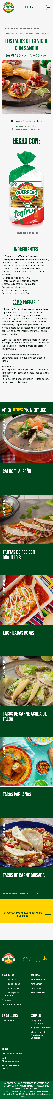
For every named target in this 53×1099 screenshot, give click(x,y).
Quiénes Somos (9, 1020)
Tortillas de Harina (11, 984)
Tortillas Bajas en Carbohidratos (10, 994)
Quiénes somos (10, 1016)
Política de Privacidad (12, 1053)
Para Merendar (38, 992)
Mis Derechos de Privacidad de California (38, 1035)
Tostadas (6, 1000)
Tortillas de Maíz (10, 979)
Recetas (14, 28)
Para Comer (36, 984)
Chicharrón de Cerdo (11, 1004)
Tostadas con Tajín (26, 233)
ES (31, 7)
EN (26, 7)
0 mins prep (3, 424)
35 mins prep (3, 667)
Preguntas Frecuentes (41, 1027)
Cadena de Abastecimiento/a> (11, 1059)
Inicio (6, 28)
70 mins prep (3, 506)
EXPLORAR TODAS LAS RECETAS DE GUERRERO (23, 914)
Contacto (36, 1016)
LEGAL (5, 1049)
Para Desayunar (38, 979)
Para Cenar (36, 988)
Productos (8, 975)
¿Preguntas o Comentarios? (37, 1022)
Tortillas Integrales (11, 988)
